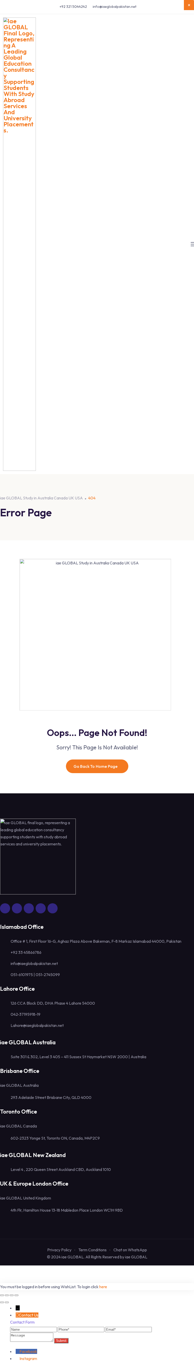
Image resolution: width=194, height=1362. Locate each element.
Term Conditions (92, 1249)
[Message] (32, 1340)
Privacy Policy (59, 1249)
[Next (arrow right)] (7, 1302)
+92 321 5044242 (73, 6)
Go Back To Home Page (96, 766)
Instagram (28, 1358)
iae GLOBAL (136, 1256)
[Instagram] (17, 1358)
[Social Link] (5, 908)
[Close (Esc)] (16, 1295)
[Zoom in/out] (2, 1295)
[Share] (12, 1295)
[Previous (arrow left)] (2, 1302)
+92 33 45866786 (26, 952)
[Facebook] (17, 1351)
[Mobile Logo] (19, 244)
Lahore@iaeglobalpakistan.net (37, 1025)
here (103, 1286)
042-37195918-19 (25, 1014)
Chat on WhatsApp (130, 1249)
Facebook (28, 1351)
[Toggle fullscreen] (7, 1295)
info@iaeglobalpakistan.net (114, 6)
